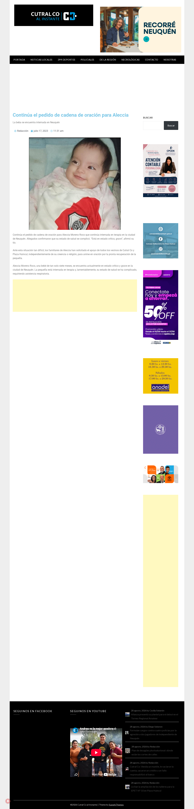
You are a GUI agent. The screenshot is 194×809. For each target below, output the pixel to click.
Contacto (151, 59)
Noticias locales (41, 59)
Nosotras (170, 59)
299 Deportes (66, 59)
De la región (108, 59)
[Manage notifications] (7, 801)
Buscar (148, 117)
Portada (19, 59)
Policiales (87, 59)
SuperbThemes (116, 804)
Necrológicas (130, 59)
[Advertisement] (97, 86)
